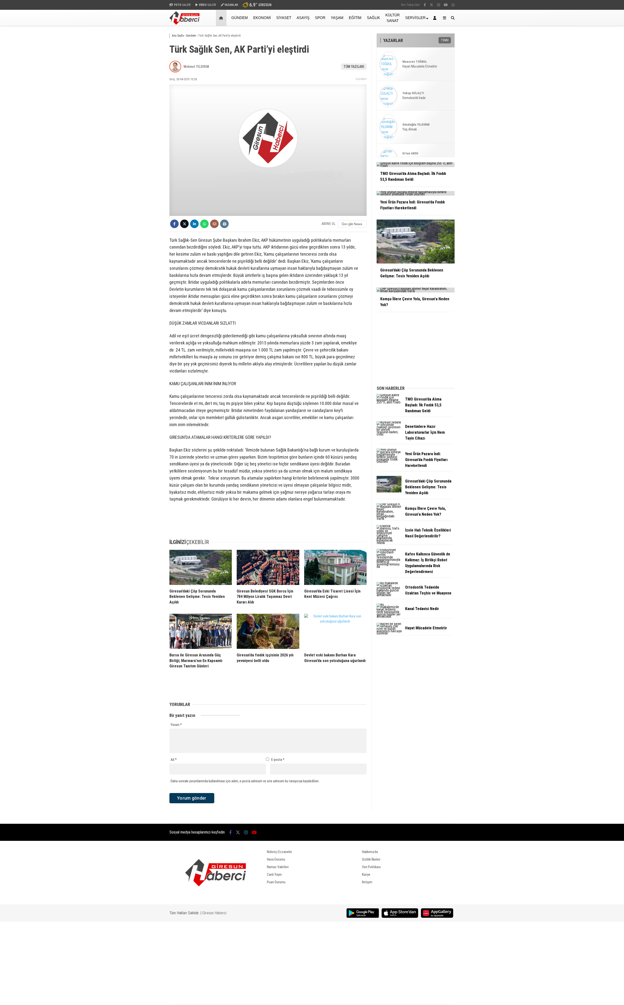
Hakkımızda (370, 852)
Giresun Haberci (214, 913)
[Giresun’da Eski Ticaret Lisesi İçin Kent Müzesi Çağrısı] (335, 567)
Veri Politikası (371, 867)
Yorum (176, 725)
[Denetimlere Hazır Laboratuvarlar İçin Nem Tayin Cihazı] (389, 434)
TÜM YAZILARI (353, 67)
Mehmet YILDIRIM (196, 67)
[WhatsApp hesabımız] (453, 5)
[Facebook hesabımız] (425, 5)
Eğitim (355, 18)
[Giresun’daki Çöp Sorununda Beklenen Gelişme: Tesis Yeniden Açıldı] (200, 567)
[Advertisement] (145, 104)
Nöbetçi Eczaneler (279, 852)
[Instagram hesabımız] (438, 5)
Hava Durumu (276, 859)
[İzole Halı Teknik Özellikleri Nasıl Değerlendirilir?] (389, 543)
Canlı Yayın (274, 874)
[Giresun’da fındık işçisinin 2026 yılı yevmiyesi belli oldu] (268, 631)
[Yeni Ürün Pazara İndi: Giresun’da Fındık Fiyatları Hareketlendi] (389, 461)
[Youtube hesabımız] (446, 5)
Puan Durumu (276, 882)
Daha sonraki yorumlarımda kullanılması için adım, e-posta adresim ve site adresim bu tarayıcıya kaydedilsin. (245, 781)
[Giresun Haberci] (184, 23)
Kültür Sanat (392, 18)
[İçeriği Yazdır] (224, 224)
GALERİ (182, 5)
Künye (366, 874)
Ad (174, 760)
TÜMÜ (444, 40)
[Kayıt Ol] (435, 18)
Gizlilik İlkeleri (371, 859)
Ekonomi (262, 18)
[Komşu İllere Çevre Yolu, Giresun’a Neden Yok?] (389, 519)
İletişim (367, 882)
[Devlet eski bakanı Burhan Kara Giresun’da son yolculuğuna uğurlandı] (335, 631)
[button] (222, 18)
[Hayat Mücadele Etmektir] (389, 633)
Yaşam (337, 18)
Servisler (415, 18)
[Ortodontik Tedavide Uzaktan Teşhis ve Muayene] (389, 595)
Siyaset (283, 18)
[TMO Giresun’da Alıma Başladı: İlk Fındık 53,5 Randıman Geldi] (389, 402)
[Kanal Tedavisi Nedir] (389, 616)
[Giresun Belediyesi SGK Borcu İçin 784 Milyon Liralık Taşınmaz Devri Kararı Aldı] (268, 567)
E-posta (277, 760)
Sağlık (373, 18)
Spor (320, 18)
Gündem (239, 18)
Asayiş (303, 18)
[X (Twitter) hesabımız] (431, 5)
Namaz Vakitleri (278, 867)
